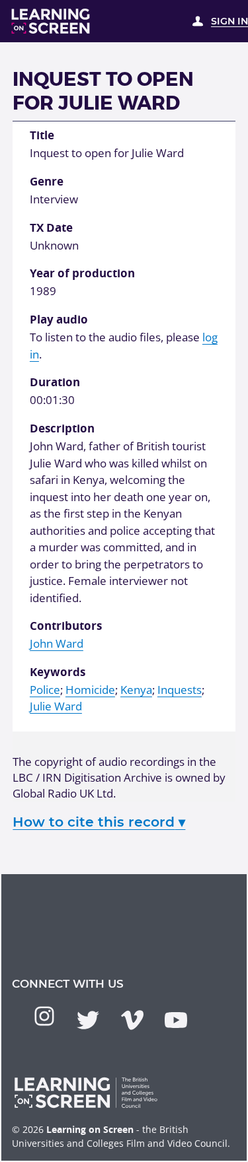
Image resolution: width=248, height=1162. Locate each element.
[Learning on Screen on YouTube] (176, 1020)
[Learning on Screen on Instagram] (44, 1016)
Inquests (179, 689)
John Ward (56, 643)
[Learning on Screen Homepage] (51, 21)
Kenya (136, 689)
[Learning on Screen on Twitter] (88, 1020)
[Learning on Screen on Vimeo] (132, 1020)
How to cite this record (99, 821)
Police (45, 689)
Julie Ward (56, 706)
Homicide (90, 689)
